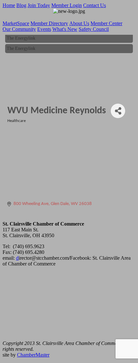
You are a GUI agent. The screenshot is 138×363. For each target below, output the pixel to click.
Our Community (19, 29)
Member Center (106, 23)
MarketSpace (16, 23)
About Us (79, 23)
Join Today (39, 5)
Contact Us (94, 5)
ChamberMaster (33, 355)
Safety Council (94, 29)
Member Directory (49, 23)
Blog (21, 5)
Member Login (66, 5)
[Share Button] (118, 111)
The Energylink (21, 37)
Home (9, 5)
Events (44, 29)
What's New (64, 29)
